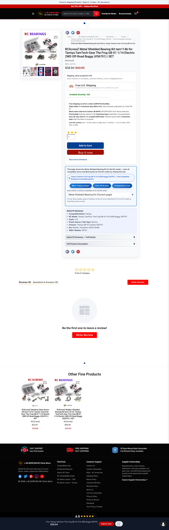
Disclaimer (90, 503)
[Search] (96, 13)
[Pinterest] (31, 476)
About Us (89, 490)
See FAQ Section (37, 451)
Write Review (137, 282)
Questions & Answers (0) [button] (45, 282)
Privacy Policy (91, 496)
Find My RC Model (109, 14)
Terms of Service (92, 500)
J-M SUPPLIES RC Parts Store (39, 481)
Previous (26, 71)
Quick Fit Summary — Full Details (81, 237)
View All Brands (102, 186)
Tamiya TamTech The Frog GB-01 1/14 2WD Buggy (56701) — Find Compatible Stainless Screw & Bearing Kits (101, 40)
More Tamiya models (80, 186)
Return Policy (91, 479)
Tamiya (123, 37)
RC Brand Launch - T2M (66, 479)
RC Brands (110, 37)
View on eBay (73, 125)
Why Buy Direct (92, 486)
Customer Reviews (93, 483)
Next (55, 71)
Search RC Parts (63, 473)
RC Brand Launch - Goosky (67, 483)
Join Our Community (94, 493)
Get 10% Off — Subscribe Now (84, 6)
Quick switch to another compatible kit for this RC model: (87, 190)
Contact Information (93, 469)
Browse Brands (125, 14)
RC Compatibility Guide (65, 476)
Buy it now (85, 152)
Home (69, 37)
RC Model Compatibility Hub (88, 37)
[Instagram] (36, 476)
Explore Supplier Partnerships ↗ (135, 480)
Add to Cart (106, 524)
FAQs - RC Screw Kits (94, 473)
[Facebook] (20, 476)
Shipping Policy (92, 476)
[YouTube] (42, 476)
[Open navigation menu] (33, 13)
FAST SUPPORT (36, 448)
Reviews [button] (25, 282)
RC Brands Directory (64, 469)
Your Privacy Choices (94, 507)
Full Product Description (77, 244)
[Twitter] (25, 476)
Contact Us (90, 466)
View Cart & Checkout (78, 160)
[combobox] (77, 13)
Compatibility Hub (122, 186)
